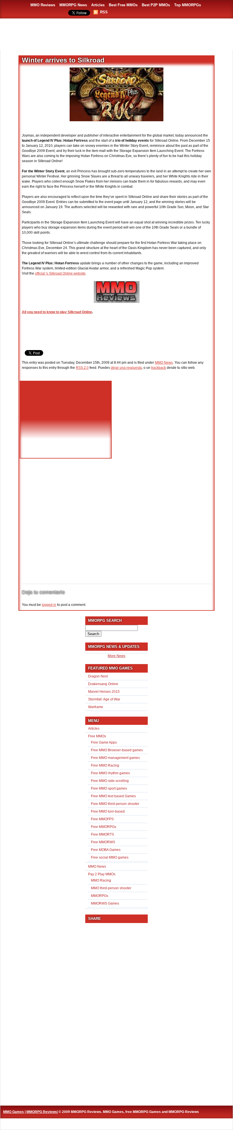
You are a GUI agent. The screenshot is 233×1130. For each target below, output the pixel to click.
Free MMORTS (102, 834)
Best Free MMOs (123, 5)
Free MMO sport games (109, 788)
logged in (49, 605)
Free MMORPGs (103, 827)
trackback (158, 368)
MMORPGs (99, 896)
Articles (98, 5)
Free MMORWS (103, 842)
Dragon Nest (98, 676)
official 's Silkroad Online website (60, 273)
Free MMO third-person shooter (115, 804)
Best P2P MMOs (156, 5)
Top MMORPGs (187, 5)
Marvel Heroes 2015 (104, 692)
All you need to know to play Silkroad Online (57, 312)
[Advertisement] (116, 34)
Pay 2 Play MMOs (101, 874)
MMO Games (13, 1112)
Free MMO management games (115, 758)
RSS (104, 12)
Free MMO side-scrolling (110, 781)
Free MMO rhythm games (110, 773)
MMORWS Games (105, 903)
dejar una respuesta (126, 368)
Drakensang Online (103, 684)
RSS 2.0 (82, 368)
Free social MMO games (109, 857)
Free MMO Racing (105, 765)
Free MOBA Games (105, 850)
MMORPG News (73, 5)
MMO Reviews (42, 5)
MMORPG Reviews (41, 1112)
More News (116, 656)
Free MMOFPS (102, 819)
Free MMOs (97, 736)
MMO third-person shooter (111, 888)
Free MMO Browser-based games (117, 750)
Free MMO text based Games (113, 796)
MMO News (164, 363)
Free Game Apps (104, 742)
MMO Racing (101, 880)
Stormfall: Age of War (104, 699)
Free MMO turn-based (108, 811)
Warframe (95, 707)
